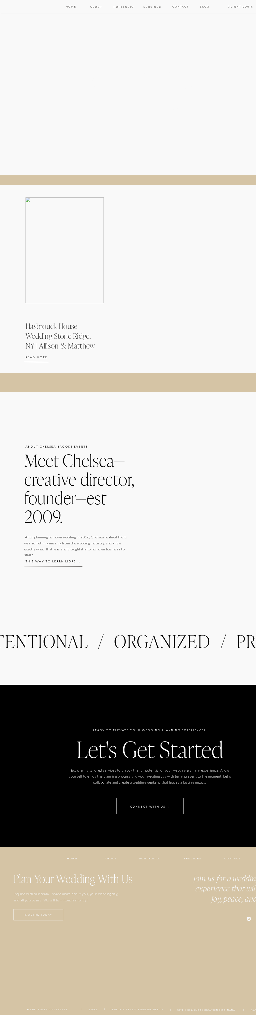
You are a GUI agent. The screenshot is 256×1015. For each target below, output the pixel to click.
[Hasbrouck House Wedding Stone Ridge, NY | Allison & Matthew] (65, 250)
